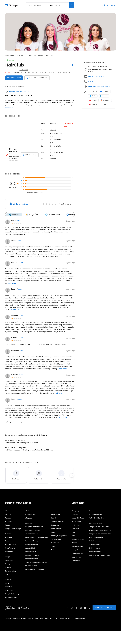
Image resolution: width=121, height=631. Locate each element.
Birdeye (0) (73, 214)
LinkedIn (105, 96)
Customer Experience (32, 566)
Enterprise (28, 518)
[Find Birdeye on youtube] (85, 607)
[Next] (72, 475)
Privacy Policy (26, 619)
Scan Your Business (96, 537)
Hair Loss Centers (36, 55)
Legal (53, 532)
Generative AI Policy (63, 619)
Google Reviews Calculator (98, 527)
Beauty (23, 55)
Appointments (10, 544)
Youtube (94, 100)
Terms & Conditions (12, 619)
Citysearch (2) (54, 214)
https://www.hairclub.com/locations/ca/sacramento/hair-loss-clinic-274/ (100, 86)
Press (74, 536)
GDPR (41, 619)
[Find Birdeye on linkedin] (76, 607)
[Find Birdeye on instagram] (81, 607)
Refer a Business (95, 552)
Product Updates (78, 539)
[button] (21, 422)
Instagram (106, 100)
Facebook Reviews (31, 559)
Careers (74, 543)
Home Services (56, 529)
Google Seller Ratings (13, 529)
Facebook (106, 92)
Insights (8, 567)
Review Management (32, 530)
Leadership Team (78, 518)
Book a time (76, 525)
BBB (105, 104)
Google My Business (32, 555)
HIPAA (47, 619)
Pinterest (95, 104)
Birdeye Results (77, 553)
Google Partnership (12, 594)
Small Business (30, 514)
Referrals (8, 522)
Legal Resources (77, 557)
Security (35, 619)
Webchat (8, 537)
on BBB (18, 221)
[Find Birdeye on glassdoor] (89, 607)
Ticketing (8, 575)
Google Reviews (30, 552)
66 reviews (23, 69)
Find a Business (94, 541)
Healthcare (55, 525)
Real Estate (55, 543)
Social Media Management (34, 569)
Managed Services (95, 514)
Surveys (8, 564)
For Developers (94, 544)
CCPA (52, 619)
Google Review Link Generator (99, 534)
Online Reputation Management (36, 537)
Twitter (94, 96)
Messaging (9, 560)
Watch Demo (76, 522)
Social (7, 541)
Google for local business (34, 527)
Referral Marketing (31, 544)
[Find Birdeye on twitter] (72, 607)
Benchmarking (10, 571)
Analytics (8, 587)
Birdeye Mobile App (12, 597)
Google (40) (33, 214)
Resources (75, 529)
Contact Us (76, 561)
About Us (75, 514)
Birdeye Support (94, 548)
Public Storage (56, 539)
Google (94, 92)
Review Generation (31, 534)
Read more (9, 108)
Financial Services (57, 522)
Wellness (54, 550)
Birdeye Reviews (77, 550)
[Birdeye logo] (12, 5)
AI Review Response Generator (100, 530)
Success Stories (77, 546)
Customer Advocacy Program (99, 555)
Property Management (59, 536)
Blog (73, 532)
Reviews (8, 518)
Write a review (108, 5)
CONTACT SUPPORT (104, 607)
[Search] (71, 5)
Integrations (9, 590)
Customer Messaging (32, 541)
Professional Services (96, 518)
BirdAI (7, 583)
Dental (53, 518)
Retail (53, 546)
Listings (8, 514)
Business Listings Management (36, 562)
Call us (90, 81)
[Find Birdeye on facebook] (68, 607)
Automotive (55, 514)
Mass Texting (10, 548)
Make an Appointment (38, 78)
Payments (9, 552)
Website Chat (30, 548)
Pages (7, 525)
